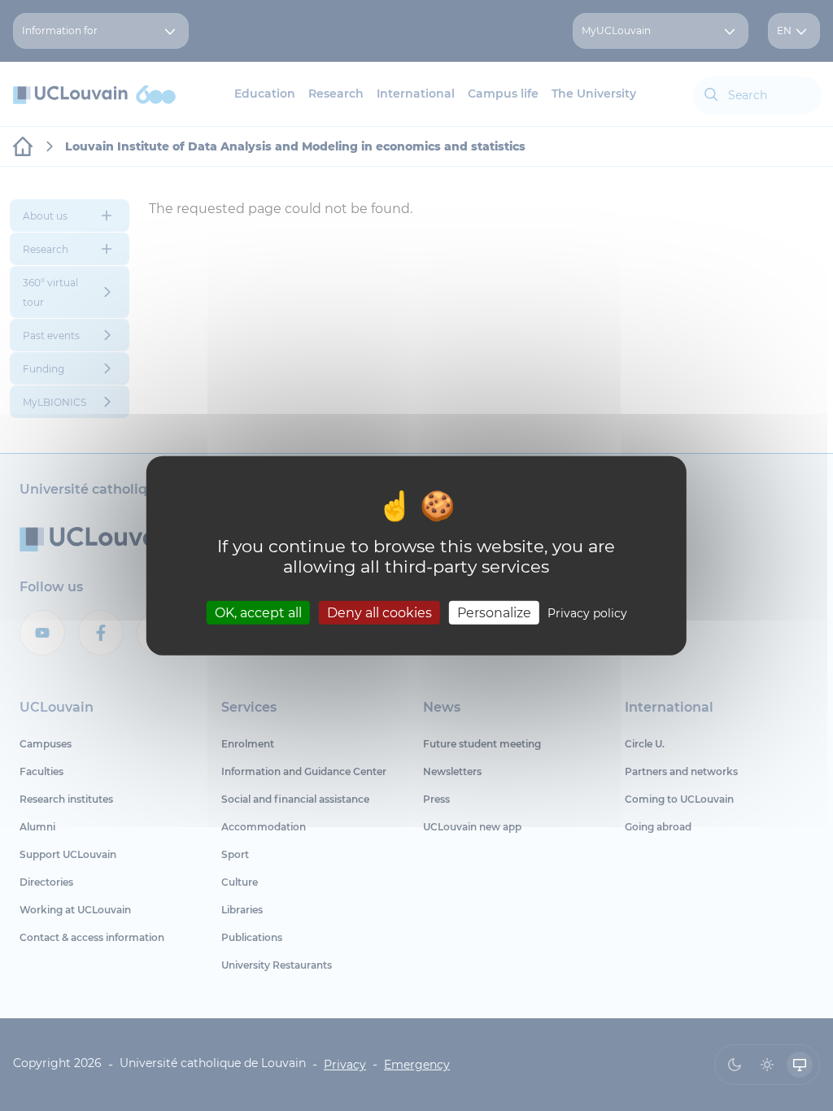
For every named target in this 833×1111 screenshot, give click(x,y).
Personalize (494, 612)
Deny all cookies (379, 612)
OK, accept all (258, 612)
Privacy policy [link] (587, 612)
